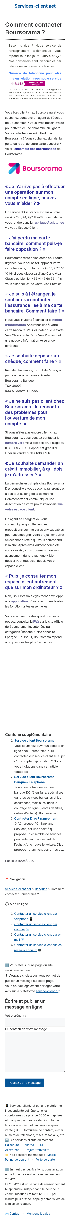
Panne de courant (17, 1159)
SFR (43, 1145)
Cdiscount (12, 1145)
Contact (15, 1213)
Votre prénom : (15, 1015)
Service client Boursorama (34, 740)
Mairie (51, 1155)
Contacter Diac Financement (35, 818)
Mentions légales (38, 1213)
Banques (41, 889)
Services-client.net (34, 6)
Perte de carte (45, 1159)
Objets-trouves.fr (37, 1150)
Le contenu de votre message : (27, 1029)
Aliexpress (12, 1150)
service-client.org (48, 991)
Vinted (29, 1145)
